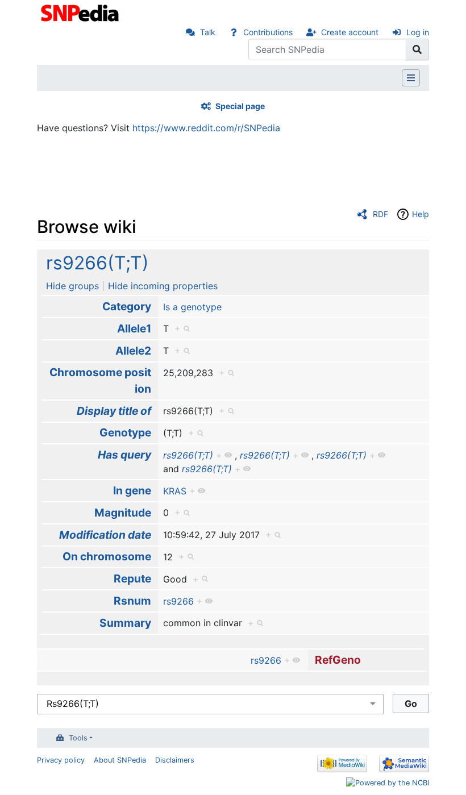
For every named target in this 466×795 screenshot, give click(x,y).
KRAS (174, 491)
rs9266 (178, 601)
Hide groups (72, 286)
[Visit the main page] (81, 12)
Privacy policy (61, 760)
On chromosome (107, 556)
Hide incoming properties (163, 286)
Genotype (125, 432)
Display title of (114, 411)
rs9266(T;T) (97, 263)
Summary (125, 623)
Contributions (268, 32)
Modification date (105, 535)
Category (126, 306)
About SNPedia (120, 760)
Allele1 (134, 328)
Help (420, 214)
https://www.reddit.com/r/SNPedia (206, 128)
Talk (207, 32)
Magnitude (122, 512)
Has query (124, 454)
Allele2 (133, 350)
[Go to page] (417, 49)
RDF (380, 214)
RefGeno (338, 660)
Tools (78, 738)
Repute (132, 578)
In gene (132, 490)
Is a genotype (192, 307)
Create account (349, 32)
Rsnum (132, 600)
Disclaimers (174, 760)
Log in (417, 32)
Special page (240, 106)
